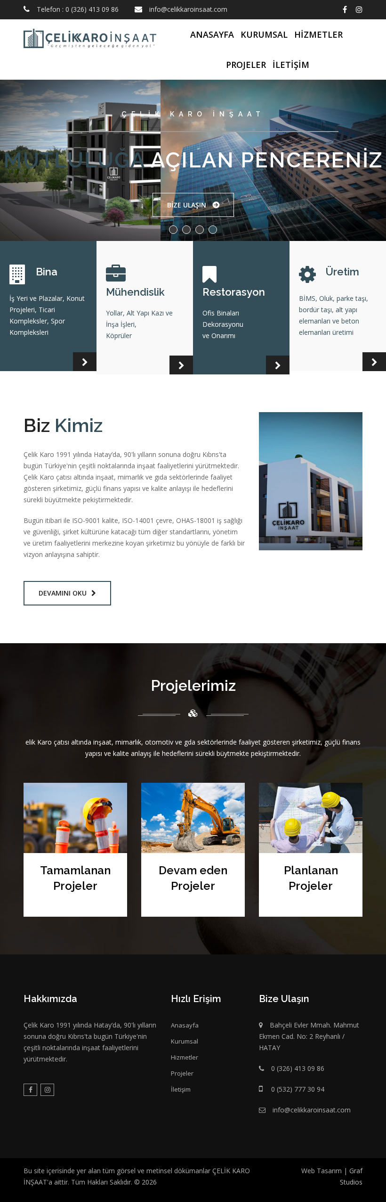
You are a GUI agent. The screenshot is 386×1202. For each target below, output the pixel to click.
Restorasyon (233, 292)
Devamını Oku (63, 593)
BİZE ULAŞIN (188, 204)
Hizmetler (318, 34)
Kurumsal (264, 34)
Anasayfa (212, 34)
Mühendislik (135, 292)
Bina (46, 271)
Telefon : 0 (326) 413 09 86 (78, 9)
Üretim (342, 271)
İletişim (291, 64)
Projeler (246, 64)
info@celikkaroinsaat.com (188, 9)
